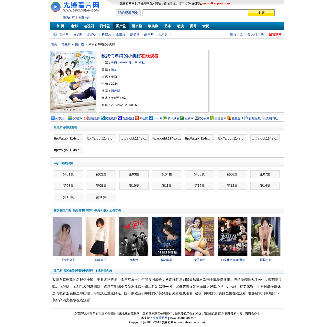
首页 (54, 44)
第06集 (232, 174)
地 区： (109, 77)
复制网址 (272, 118)
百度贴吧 (255, 118)
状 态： (113, 98)
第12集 (199, 185)
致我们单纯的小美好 (121, 55)
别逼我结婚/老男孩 (233, 260)
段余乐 (133, 62)
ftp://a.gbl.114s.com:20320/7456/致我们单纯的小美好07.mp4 (265, 138)
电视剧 (89, 26)
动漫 (180, 26)
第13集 (232, 185)
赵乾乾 (122, 62)
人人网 (158, 118)
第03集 (134, 174)
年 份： (109, 83)
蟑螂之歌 (266, 260)
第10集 (134, 185)
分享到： (61, 118)
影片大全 (236, 34)
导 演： (109, 69)
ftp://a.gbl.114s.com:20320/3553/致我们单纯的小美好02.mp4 (101, 138)
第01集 (68, 174)
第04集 (166, 174)
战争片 (149, 34)
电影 (74, 26)
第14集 (265, 185)
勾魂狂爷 (101, 260)
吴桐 (114, 62)
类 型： (110, 91)
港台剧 (137, 26)
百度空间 (220, 118)
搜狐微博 (238, 118)
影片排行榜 (256, 34)
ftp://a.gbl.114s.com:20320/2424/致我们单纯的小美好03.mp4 (134, 138)
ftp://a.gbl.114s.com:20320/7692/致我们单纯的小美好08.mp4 (68, 150)
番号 (193, 26)
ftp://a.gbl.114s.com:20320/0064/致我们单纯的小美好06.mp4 (232, 138)
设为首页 (69, 17)
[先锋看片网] (76, 12)
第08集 (68, 185)
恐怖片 (92, 34)
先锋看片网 (160, 318)
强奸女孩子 (67, 260)
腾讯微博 (111, 118)
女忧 (205, 26)
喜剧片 (78, 34)
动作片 (64, 34)
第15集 (68, 197)
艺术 (167, 26)
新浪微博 (94, 118)
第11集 (167, 185)
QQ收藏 (204, 118)
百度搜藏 (128, 118)
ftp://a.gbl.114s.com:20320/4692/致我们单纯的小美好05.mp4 (199, 138)
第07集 (265, 174)
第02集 (101, 174)
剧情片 (135, 34)
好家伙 (133, 260)
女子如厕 (200, 260)
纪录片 (163, 34)
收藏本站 (84, 17)
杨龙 (114, 69)
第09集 (101, 185)
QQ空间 (77, 118)
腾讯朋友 (173, 118)
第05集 (199, 174)
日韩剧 (105, 26)
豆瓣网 (189, 118)
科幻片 (106, 34)
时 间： (119, 105)
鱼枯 (142, 62)
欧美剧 (153, 26)
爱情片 (120, 34)
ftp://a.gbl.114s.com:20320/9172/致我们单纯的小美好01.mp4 (68, 138)
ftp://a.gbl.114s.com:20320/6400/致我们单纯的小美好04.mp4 (166, 138)
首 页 (60, 26)
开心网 (143, 118)
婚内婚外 (167, 260)
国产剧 (121, 26)
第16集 (101, 197)
